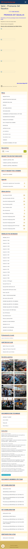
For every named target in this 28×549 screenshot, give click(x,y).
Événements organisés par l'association (14, 183)
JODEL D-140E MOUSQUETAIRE (9, 295)
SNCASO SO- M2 (6, 324)
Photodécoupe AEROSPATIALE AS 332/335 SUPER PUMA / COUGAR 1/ (13, 498)
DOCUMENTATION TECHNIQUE (9, 116)
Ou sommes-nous (6, 137)
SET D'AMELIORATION (7, 108)
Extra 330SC (5, 420)
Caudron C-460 (6, 249)
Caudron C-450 (6, 252)
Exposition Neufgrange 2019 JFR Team (14, 225)
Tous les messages (6, 474)
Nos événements (14, 210)
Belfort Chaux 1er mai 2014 (8, 346)
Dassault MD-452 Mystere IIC (9, 286)
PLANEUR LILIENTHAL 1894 (8, 159)
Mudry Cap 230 (6, 292)
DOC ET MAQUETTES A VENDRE (9, 122)
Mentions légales (14, 545)
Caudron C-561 (6, 260)
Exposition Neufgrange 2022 (14, 228)
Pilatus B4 (5, 422)
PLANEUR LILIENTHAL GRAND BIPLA (10, 165)
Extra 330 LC (5, 425)
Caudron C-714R (6, 272)
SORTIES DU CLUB (6, 128)
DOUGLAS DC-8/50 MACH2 (8, 538)
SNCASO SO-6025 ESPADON (9, 321)
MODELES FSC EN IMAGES (8, 119)
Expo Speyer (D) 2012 (14, 195)
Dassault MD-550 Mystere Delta (9, 289)
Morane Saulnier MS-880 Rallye (9, 309)
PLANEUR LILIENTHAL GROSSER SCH (10, 162)
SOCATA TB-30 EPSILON (8, 330)
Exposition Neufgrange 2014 (14, 216)
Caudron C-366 (6, 243)
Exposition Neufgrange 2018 (14, 222)
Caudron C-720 (6, 275)
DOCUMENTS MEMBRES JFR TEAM (10, 142)
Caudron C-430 (6, 246)
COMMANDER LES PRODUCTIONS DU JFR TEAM (12, 113)
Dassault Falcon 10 (7, 283)
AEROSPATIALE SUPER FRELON (9, 491)
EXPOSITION (5, 125)
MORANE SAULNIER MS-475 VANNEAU (10, 307)
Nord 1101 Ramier (6, 312)
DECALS (4, 105)
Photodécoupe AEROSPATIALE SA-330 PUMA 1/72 (13, 494)
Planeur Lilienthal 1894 (7, 318)
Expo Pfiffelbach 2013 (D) (14, 213)
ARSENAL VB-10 (6, 237)
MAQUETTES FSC (6, 96)
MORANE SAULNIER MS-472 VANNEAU (10, 301)
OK (25, 151)
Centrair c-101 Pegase (7, 281)
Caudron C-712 (6, 269)
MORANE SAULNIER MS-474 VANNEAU (10, 304)
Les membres (6, 131)
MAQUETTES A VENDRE (7, 174)
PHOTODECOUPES (6, 111)
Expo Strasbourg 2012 (14, 204)
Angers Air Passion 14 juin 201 (9, 349)
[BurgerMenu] (25, 2)
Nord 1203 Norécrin (7, 315)
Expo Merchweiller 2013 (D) (14, 198)
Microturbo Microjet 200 (8, 298)
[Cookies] (3, 546)
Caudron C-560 (6, 257)
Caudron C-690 (6, 266)
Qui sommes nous (6, 134)
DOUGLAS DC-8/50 (7, 488)
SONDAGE (5, 139)
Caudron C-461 (6, 254)
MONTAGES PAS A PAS (7, 102)
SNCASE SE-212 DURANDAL (8, 327)
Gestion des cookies (14, 547)
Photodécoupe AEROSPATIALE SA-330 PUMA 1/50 (13, 504)
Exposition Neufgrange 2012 (14, 201)
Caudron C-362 (6, 240)
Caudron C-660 (6, 263)
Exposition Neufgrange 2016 (14, 219)
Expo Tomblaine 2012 (14, 207)
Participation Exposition (14, 186)
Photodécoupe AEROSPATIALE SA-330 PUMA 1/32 (13, 501)
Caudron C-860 (6, 278)
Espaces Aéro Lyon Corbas (8, 351)
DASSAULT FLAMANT (7, 417)
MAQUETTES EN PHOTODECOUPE (9, 99)
